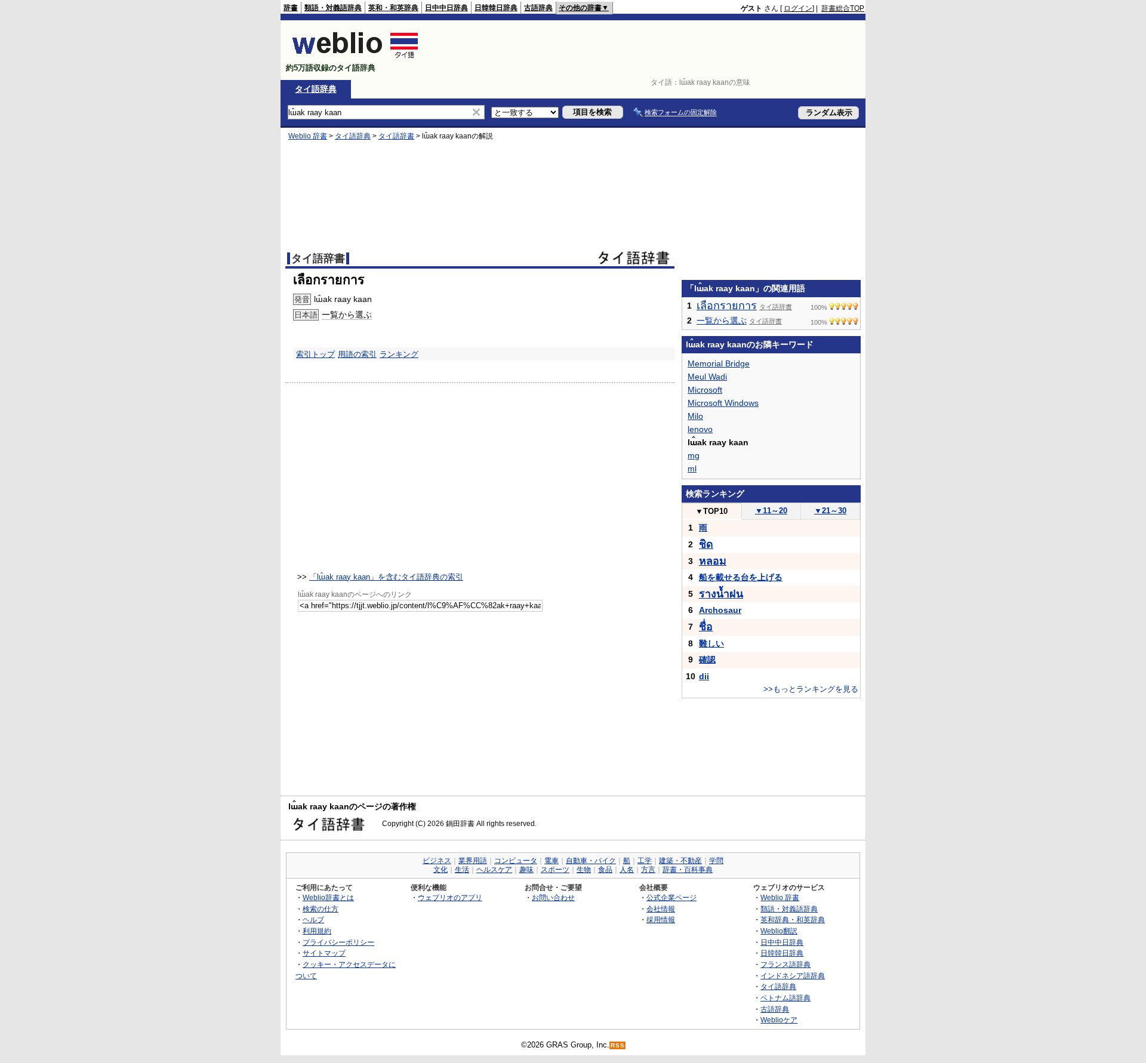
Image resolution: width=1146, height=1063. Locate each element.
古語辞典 (538, 7)
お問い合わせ (553, 897)
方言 (648, 869)
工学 (644, 860)
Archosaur (720, 610)
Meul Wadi (707, 376)
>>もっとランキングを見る (810, 689)
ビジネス (437, 860)
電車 (551, 860)
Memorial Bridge (719, 363)
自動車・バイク (591, 860)
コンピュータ (515, 860)
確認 (707, 659)
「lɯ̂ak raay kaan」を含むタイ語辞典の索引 (386, 576)
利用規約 (317, 931)
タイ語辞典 (316, 89)
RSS (618, 1045)
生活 (462, 869)
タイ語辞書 (396, 136)
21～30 (830, 510)
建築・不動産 (680, 860)
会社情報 (660, 909)
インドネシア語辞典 (792, 975)
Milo (695, 416)
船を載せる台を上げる (741, 577)
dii (704, 676)
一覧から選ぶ (347, 314)
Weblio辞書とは (328, 897)
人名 (627, 869)
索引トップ (315, 354)
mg (694, 455)
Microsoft (705, 390)
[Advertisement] (647, 50)
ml (692, 468)
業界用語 (472, 860)
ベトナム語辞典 (785, 998)
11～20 (771, 510)
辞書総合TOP (842, 8)
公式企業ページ (671, 897)
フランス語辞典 (785, 964)
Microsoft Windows (723, 403)
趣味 (526, 869)
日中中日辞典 (446, 7)
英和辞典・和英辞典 (792, 919)
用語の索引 (357, 354)
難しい (711, 643)
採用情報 (660, 919)
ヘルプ (313, 919)
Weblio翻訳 (778, 931)
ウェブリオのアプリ (450, 897)
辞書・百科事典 (688, 869)
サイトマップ (324, 953)
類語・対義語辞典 (333, 7)
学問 (716, 860)
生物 (584, 869)
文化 (440, 869)
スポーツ (555, 869)
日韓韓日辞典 (496, 7)
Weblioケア (778, 1020)
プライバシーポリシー (338, 942)
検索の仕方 (320, 909)
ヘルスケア (494, 869)
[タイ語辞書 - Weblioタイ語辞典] (355, 57)
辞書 (291, 7)
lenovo (700, 429)
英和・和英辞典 (393, 7)
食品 (605, 869)
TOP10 (711, 511)
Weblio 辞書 (307, 136)
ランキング (399, 354)
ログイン (798, 8)
